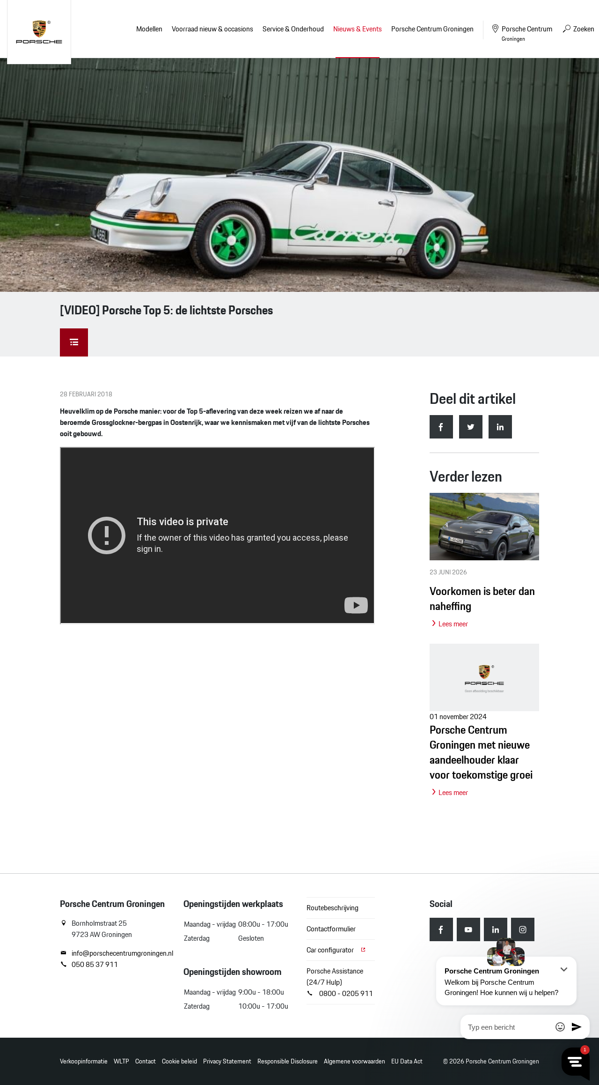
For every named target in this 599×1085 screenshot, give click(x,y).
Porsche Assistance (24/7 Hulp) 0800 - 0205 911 (340, 982)
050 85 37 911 (95, 964)
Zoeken (583, 29)
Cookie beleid (179, 1061)
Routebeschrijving (332, 908)
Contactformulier (331, 929)
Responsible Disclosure (287, 1061)
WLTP (121, 1061)
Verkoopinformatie (84, 1061)
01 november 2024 (481, 754)
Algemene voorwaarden (354, 1061)
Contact (145, 1061)
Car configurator (331, 950)
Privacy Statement (227, 1061)
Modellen (149, 29)
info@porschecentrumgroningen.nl (120, 953)
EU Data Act (407, 1061)
